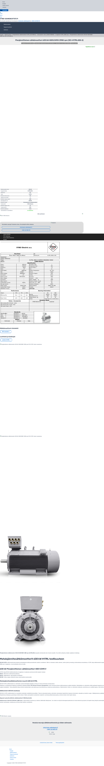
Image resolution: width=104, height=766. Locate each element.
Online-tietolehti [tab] (6, 234)
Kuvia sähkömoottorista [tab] (8, 237)
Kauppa (4, 3)
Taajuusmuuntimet (8, 27)
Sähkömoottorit (7, 24)
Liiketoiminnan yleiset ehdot (46, 742)
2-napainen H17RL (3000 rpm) (62, 34)
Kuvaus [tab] (5, 239)
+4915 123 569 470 (36, 21)
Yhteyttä (4, 7)
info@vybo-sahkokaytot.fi (24, 21)
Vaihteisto (6, 29)
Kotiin (3, 1)
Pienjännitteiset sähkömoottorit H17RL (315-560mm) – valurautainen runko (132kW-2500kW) (33, 34)
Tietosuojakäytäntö (60, 742)
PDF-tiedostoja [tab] (6, 236)
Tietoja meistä (5, 5)
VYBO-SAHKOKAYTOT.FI (9, 19)
